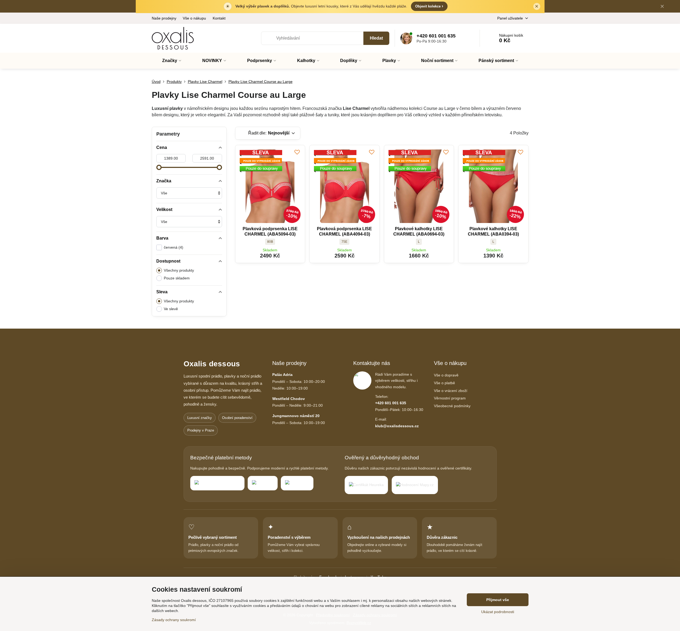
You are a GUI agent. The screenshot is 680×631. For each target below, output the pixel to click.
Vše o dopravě (446, 375)
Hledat (376, 38)
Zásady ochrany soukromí (174, 620)
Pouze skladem (177, 278)
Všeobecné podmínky (452, 406)
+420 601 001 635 (390, 403)
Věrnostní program (450, 398)
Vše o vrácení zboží (450, 390)
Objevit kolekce (429, 6)
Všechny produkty (179, 270)
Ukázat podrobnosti (497, 612)
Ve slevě (171, 309)
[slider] (159, 167)
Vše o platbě (444, 383)
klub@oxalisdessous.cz (397, 426)
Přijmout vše (497, 600)
